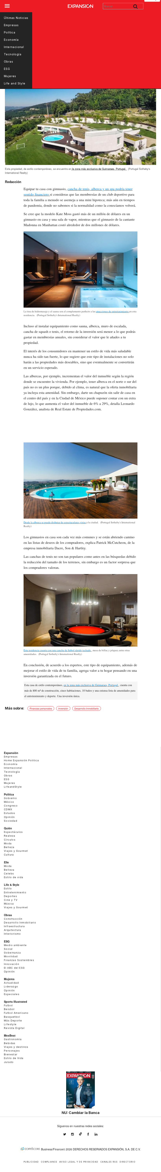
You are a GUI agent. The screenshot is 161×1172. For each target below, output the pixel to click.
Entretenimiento (15, 892)
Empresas (11, 25)
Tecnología (12, 54)
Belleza (9, 847)
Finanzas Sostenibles (19, 960)
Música (9, 903)
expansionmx (67, 1134)
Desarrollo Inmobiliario (86, 708)
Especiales (11, 994)
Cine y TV (11, 899)
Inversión (63, 708)
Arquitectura (12, 930)
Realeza (9, 835)
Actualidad (11, 982)
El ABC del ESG (14, 967)
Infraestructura (14, 926)
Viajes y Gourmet (16, 850)
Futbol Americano (16, 1012)
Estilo (8, 888)
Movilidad (11, 956)
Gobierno (10, 798)
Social (8, 948)
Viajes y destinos (16, 1046)
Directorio (127, 1162)
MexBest (10, 1035)
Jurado (9, 1062)
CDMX (8, 809)
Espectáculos (13, 832)
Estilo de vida (13, 877)
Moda (8, 843)
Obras (8, 61)
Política (9, 32)
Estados (9, 813)
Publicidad (31, 1162)
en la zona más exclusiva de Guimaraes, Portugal (91, 685)
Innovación (11, 964)
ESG (7, 68)
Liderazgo (11, 986)
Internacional (14, 47)
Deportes (10, 896)
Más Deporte (13, 1020)
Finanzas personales (41, 708)
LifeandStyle (13, 786)
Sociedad (10, 820)
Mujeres (10, 76)
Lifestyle (10, 1024)
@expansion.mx (80, 1134)
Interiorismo (12, 933)
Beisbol (9, 1009)
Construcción (13, 918)
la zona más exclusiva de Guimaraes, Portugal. (99, 169)
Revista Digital (14, 1028)
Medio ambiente (15, 945)
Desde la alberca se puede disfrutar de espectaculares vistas (55, 522)
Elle (6, 862)
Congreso (11, 805)
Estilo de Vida (14, 1058)
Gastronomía (13, 1039)
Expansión (11, 753)
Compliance (49, 1162)
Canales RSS (109, 1162)
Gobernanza (12, 952)
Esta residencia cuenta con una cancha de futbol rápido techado (57, 650)
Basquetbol (12, 1016)
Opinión (9, 817)
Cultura (9, 854)
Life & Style (11, 885)
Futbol (8, 1005)
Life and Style (15, 83)
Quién (8, 828)
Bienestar (10, 1054)
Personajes (12, 1050)
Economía (11, 39)
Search (135, 6)
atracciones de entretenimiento (112, 311)
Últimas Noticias (16, 17)
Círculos (10, 839)
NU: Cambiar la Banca (81, 1112)
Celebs (9, 873)
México (9, 801)
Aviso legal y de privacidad (78, 1162)
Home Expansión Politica (21, 760)
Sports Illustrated (15, 1002)
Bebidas (10, 1043)
